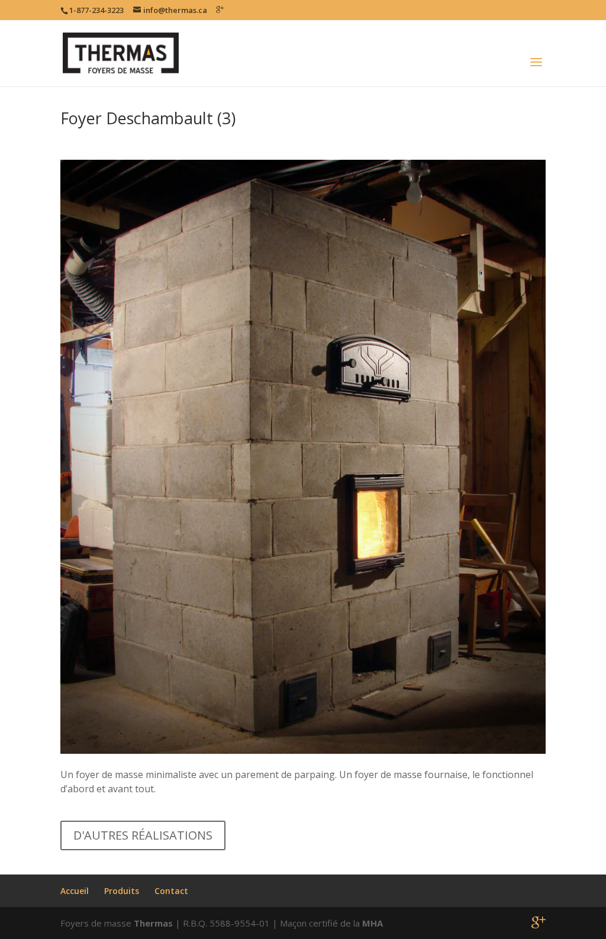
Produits (121, 890)
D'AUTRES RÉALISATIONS (142, 835)
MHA (372, 923)
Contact (171, 890)
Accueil (74, 890)
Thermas (153, 923)
